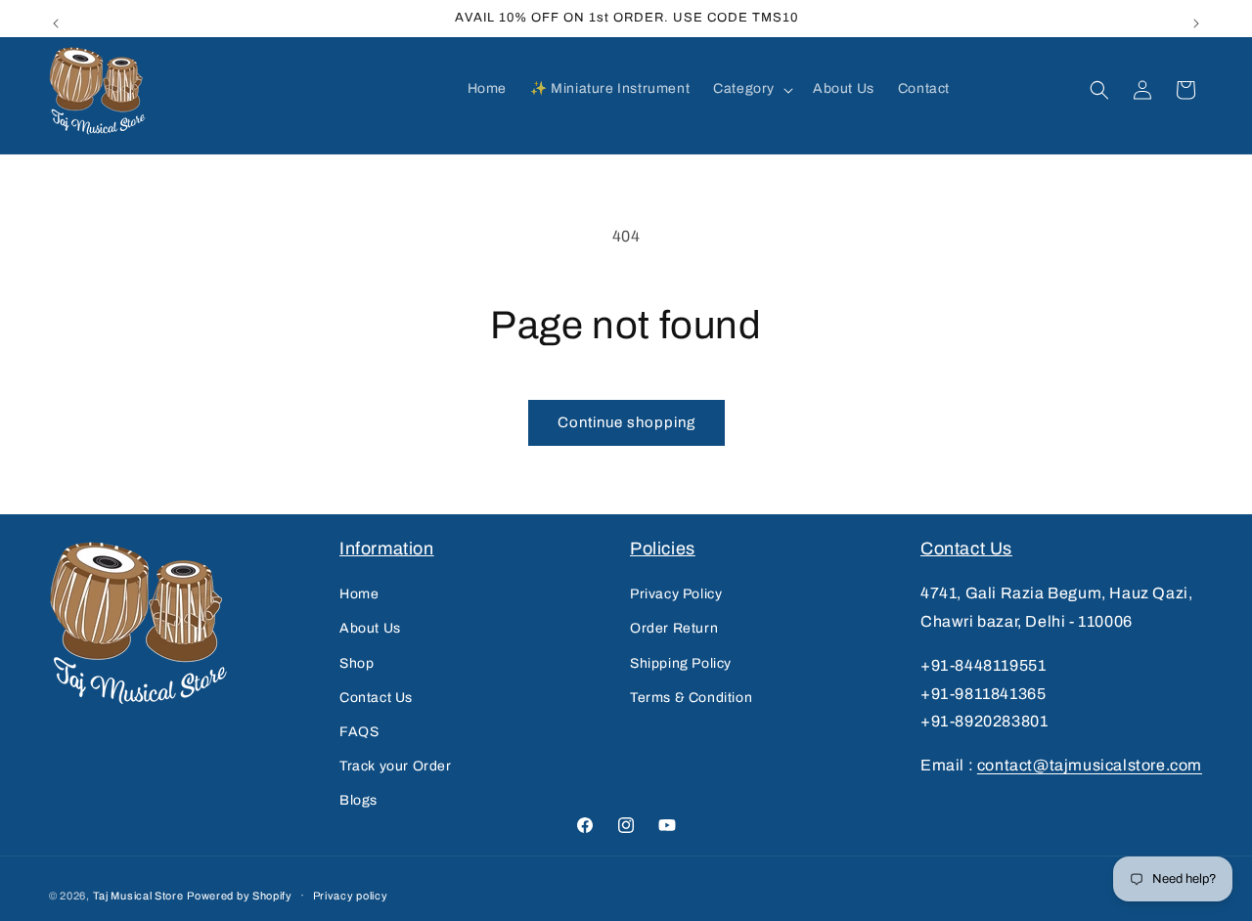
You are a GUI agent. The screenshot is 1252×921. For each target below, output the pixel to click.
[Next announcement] (1196, 18)
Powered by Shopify (239, 895)
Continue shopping (626, 422)
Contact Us (376, 697)
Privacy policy (350, 895)
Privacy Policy (676, 594)
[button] (751, 89)
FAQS (359, 731)
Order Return (674, 628)
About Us (370, 628)
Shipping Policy (681, 663)
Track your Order (395, 766)
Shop (356, 663)
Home (359, 594)
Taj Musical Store (138, 895)
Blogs (358, 800)
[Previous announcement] (55, 18)
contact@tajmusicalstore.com (1089, 765)
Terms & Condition (691, 697)
